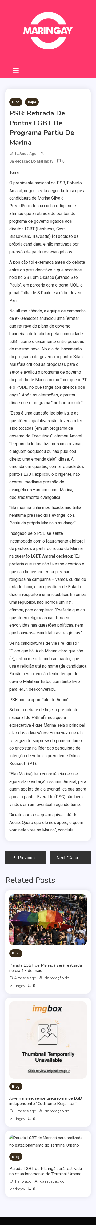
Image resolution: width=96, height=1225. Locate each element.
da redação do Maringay (31, 161)
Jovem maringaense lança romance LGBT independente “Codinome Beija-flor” (46, 1101)
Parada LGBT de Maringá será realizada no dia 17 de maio (45, 968)
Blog (16, 102)
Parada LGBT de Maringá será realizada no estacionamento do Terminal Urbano (45, 1171)
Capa (32, 102)
